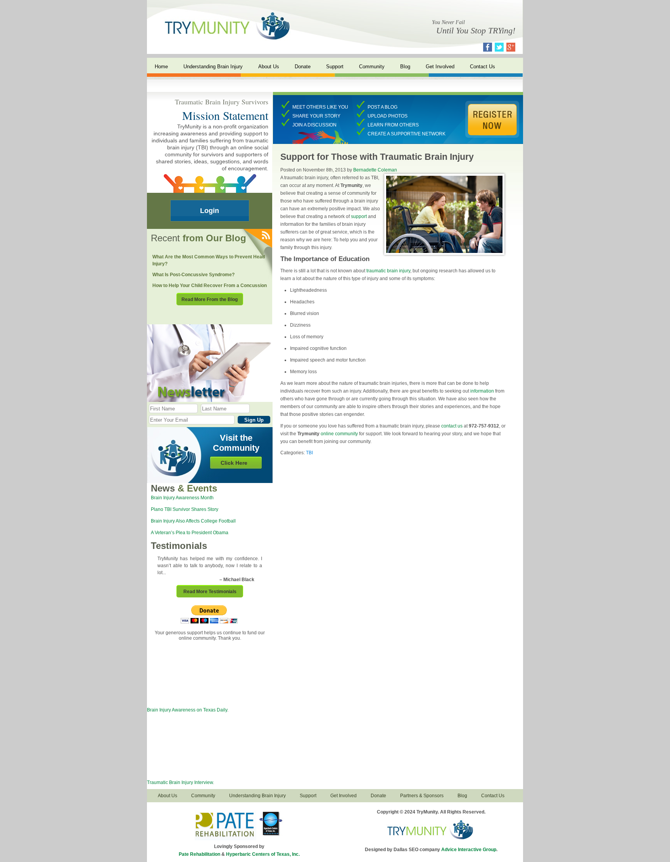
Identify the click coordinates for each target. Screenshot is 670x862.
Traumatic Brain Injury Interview (180, 782)
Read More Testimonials (210, 591)
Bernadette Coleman (375, 170)
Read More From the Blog (209, 299)
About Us (268, 66)
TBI (309, 452)
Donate (303, 66)
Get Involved (440, 66)
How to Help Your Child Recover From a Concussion (209, 285)
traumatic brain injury (388, 270)
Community (372, 66)
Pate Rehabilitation (199, 854)
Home (161, 66)
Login (209, 211)
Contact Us (482, 66)
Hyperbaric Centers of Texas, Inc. (263, 854)
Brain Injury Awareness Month (182, 497)
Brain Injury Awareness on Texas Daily (187, 710)
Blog (405, 66)
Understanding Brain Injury (213, 66)
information (482, 391)
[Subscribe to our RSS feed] (265, 235)
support (359, 216)
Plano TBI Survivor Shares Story (184, 509)
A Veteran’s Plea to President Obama (189, 532)
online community (339, 433)
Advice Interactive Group (468, 849)
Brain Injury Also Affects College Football (193, 521)
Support (335, 66)
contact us (452, 426)
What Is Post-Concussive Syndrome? (193, 274)
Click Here (234, 463)
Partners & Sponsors (422, 795)
